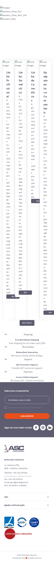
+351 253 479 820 (20, 472)
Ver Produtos (12, 297)
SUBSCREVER (27, 416)
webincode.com (36, 558)
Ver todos (27, 323)
